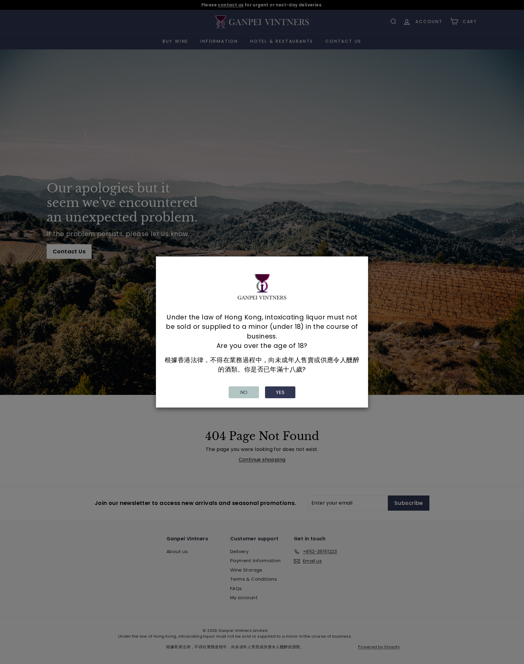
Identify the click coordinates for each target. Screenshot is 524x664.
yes (280, 392)
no (244, 392)
